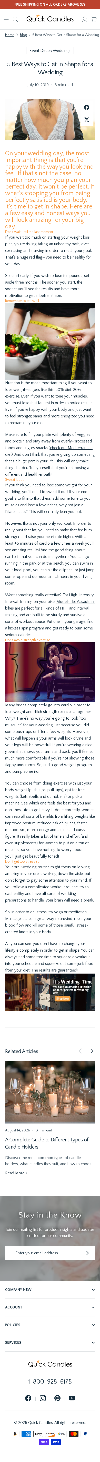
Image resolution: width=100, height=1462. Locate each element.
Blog (23, 35)
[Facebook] (28, 1398)
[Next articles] (92, 1051)
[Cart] (94, 19)
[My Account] (85, 19)
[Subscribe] (87, 1253)
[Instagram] (43, 1398)
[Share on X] (87, 119)
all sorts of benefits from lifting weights (54, 816)
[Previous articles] (80, 1051)
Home (9, 35)
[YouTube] (72, 1398)
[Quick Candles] (50, 19)
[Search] (15, 19)
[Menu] (6, 19)
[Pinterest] (57, 1398)
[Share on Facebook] (87, 107)
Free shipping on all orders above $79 (50, 5)
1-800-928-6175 (50, 1381)
